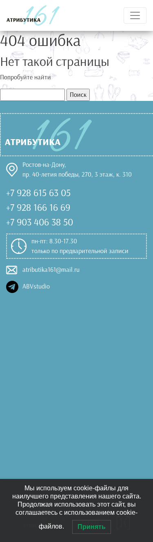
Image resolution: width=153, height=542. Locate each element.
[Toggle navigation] (135, 15)
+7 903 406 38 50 (39, 222)
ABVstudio (34, 286)
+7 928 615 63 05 (38, 193)
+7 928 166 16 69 (38, 207)
